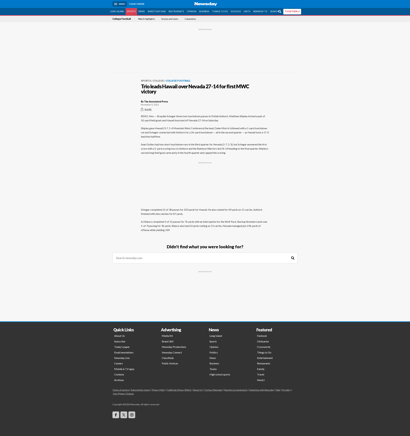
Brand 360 (167, 341)
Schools (236, 11)
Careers (118, 363)
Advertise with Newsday (261, 390)
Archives (119, 380)
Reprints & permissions (235, 390)
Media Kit (167, 335)
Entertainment (265, 357)
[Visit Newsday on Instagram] (131, 414)
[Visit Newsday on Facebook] (115, 414)
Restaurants (176, 11)
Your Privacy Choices (123, 393)
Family (260, 368)
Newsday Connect (172, 352)
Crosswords (263, 346)
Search (274, 11)
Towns (213, 368)
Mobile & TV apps (124, 368)
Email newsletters (124, 352)
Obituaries (263, 341)
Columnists (190, 19)
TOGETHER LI (292, 11)
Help (278, 390)
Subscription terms (140, 390)
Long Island (117, 11)
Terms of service (120, 390)
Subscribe (119, 341)
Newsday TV (260, 11)
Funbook (262, 335)
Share (148, 109)
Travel (260, 374)
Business (204, 11)
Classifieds (168, 357)
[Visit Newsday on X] (123, 414)
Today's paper (122, 346)
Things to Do (220, 11)
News (142, 11)
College (158, 80)
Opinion (191, 11)
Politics (213, 352)
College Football (121, 19)
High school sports (219, 374)
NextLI (261, 380)
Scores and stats (169, 19)
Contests (119, 374)
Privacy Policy (158, 390)
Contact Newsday (213, 390)
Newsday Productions (174, 346)
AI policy (286, 390)
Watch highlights (146, 19)
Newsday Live (122, 357)
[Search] (293, 258)
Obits (247, 11)
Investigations (157, 11)
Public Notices (170, 363)
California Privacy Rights (179, 390)
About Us (119, 335)
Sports (131, 11)
